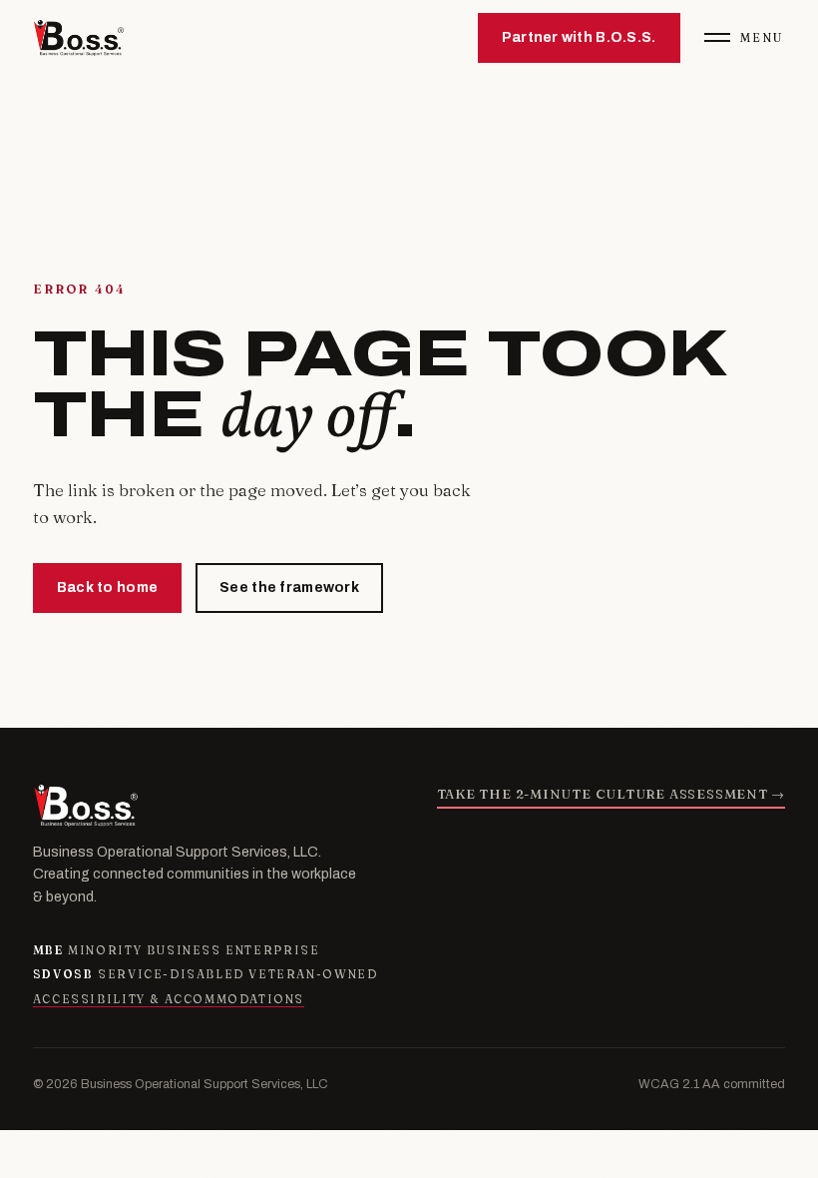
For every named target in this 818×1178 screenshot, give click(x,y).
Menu (762, 37)
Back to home (107, 587)
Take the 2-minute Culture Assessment (611, 794)
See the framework (289, 587)
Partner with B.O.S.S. (579, 37)
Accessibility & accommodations (168, 999)
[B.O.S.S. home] (79, 38)
